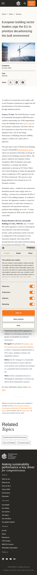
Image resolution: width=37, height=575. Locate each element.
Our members (6, 518)
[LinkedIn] (3, 559)
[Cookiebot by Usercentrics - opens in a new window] (26, 248)
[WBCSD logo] (18, 3)
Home (4, 14)
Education (5, 496)
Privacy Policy (26, 410)
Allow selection (18, 319)
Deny (18, 325)
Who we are (6, 479)
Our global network (8, 522)
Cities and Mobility (9, 443)
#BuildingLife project (25, 150)
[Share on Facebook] (22, 82)
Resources (5, 537)
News (11, 14)
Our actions (6, 512)
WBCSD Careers (7, 544)
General (18, 14)
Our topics (5, 515)
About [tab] (30, 253)
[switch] (32, 292)
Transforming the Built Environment (14, 437)
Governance (6, 493)
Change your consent (9, 570)
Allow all (18, 313)
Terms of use (30, 570)
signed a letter (27, 123)
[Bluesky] (7, 559)
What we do (6, 482)
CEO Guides (6, 541)
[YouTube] (10, 559)
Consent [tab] (6, 253)
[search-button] (25, 3)
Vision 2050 (6, 489)
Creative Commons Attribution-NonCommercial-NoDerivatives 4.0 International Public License (17, 408)
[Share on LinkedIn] (16, 82)
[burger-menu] (3, 3)
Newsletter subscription (10, 548)
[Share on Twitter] (10, 82)
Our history (5, 508)
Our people (5, 505)
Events (4, 530)
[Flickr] (14, 559)
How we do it (6, 486)
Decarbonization (24, 443)
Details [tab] (18, 253)
